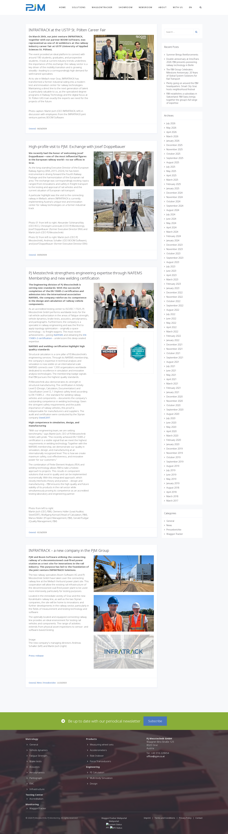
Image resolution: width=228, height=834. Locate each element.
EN (190, 7)
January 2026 (172, 140)
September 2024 (174, 205)
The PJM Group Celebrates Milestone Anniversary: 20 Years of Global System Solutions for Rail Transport (182, 74)
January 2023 (172, 288)
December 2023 (174, 244)
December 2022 (174, 292)
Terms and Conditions (165, 817)
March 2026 (172, 136)
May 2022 (171, 322)
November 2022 (174, 296)
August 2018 (172, 487)
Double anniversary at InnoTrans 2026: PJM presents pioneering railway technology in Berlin (182, 62)
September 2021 (174, 357)
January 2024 (172, 240)
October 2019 (173, 457)
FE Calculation (97, 772)
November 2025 (174, 149)
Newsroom (145, 7)
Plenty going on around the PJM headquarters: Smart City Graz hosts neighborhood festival (182, 86)
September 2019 (174, 461)
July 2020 (170, 418)
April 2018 (171, 491)
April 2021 (171, 379)
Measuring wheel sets (102, 744)
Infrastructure (37, 789)
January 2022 (172, 340)
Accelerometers (98, 750)
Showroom (126, 7)
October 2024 (173, 201)
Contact (198, 817)
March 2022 (172, 331)
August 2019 (172, 465)
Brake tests (35, 761)
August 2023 (172, 262)
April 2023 (171, 275)
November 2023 (174, 249)
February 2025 (173, 184)
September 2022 (174, 305)
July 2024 (170, 214)
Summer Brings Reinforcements (182, 54)
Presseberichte (49, 683)
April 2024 (171, 227)
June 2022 (171, 318)
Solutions (79, 7)
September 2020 (174, 409)
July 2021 (170, 366)
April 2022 (171, 327)
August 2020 (172, 413)
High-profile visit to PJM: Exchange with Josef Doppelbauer (77, 146)
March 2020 (172, 435)
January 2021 (172, 392)
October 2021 (173, 353)
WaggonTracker (102, 7)
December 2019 (174, 448)
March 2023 (172, 279)
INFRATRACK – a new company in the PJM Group (69, 550)
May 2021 (171, 374)
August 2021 (172, 361)
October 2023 (173, 253)
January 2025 (172, 188)
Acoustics (34, 766)
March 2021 (172, 383)
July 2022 (170, 314)
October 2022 (173, 301)
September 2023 (174, 257)
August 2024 (172, 210)
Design (93, 783)
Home (62, 7)
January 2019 (172, 483)
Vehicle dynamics (38, 750)
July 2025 (170, 166)
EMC (31, 783)
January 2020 (172, 444)
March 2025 (172, 179)
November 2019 (174, 452)
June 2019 (171, 474)
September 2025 (174, 158)
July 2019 (170, 470)
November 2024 (174, 197)
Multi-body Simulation (101, 777)
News (39, 683)
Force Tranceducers (100, 761)
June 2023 (171, 270)
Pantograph (35, 777)
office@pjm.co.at (156, 756)
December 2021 (174, 344)
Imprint (147, 817)
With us (178, 7)
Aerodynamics (37, 772)
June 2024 (171, 218)
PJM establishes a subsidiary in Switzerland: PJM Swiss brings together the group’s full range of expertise (181, 98)
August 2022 (172, 309)
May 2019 (171, 478)
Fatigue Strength (38, 755)
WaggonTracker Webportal (114, 818)
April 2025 (171, 175)
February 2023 (173, 283)
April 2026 (171, 132)
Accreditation (36, 798)
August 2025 (172, 162)
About (163, 7)
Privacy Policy (185, 817)
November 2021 (174, 348)
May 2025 (171, 171)
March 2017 (172, 500)
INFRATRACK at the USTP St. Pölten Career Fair (67, 29)
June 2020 (171, 422)
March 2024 (172, 231)
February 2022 (173, 335)
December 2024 (174, 192)
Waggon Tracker (174, 533)
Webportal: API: (112, 824)
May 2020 (171, 426)
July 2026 (170, 123)
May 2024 (171, 223)
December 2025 (174, 145)
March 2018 (172, 496)
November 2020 (174, 400)
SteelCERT (44, 417)
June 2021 (171, 370)
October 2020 (173, 405)
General (32, 129)
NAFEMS (58, 334)
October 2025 (173, 153)
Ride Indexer (97, 755)
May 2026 (171, 127)
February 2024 (173, 236)
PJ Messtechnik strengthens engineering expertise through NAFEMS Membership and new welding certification (85, 275)
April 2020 (171, 431)
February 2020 (173, 439)
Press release (36, 655)
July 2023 (170, 266)
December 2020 (174, 396)
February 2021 (173, 387)
